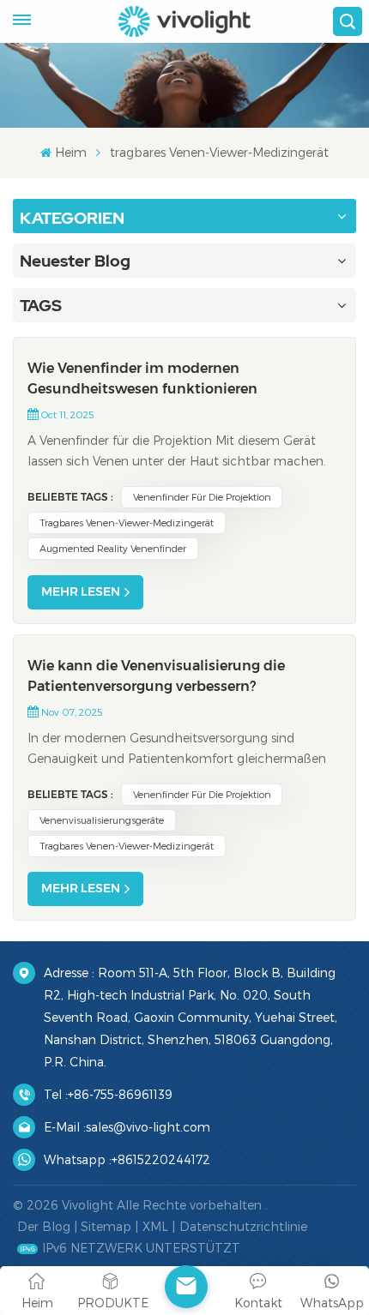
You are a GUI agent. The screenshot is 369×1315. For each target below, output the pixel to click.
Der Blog (43, 1226)
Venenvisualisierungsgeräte (101, 820)
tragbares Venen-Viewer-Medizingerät (126, 522)
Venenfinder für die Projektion (202, 496)
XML (155, 1226)
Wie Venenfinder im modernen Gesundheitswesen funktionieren (142, 378)
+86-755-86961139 (120, 1094)
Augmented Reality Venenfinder (112, 548)
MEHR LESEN (80, 591)
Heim (70, 152)
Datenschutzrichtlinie (243, 1226)
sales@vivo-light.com (148, 1127)
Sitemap (106, 1226)
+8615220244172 (161, 1159)
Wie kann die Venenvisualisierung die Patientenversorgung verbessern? (156, 676)
